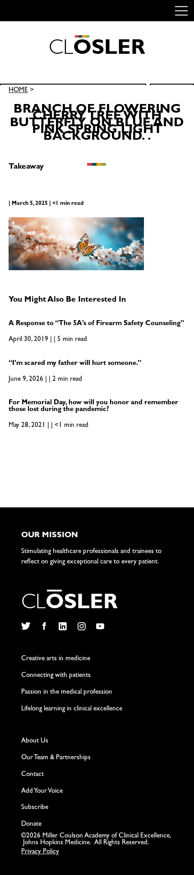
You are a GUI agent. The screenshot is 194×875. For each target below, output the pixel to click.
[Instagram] (81, 626)
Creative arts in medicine (55, 659)
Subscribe (34, 807)
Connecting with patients (56, 675)
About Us (34, 741)
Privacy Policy (40, 852)
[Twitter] (25, 626)
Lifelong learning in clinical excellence (71, 709)
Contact (32, 774)
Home (18, 91)
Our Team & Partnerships (56, 758)
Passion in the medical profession (66, 692)
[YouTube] (100, 626)
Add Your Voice (42, 791)
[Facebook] (44, 626)
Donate (31, 824)
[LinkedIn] (63, 626)
